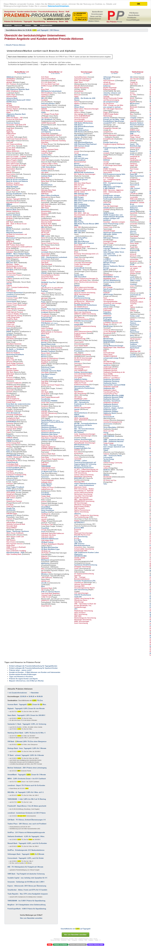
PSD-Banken (133, 13)
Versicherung (52, 21)
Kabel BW (133, 174)
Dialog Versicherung (81, 300)
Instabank (44, 100)
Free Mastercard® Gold (14, 476)
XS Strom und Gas (109, 480)
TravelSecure (78, 582)
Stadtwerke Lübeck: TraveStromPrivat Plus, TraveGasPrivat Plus (111, 392)
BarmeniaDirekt (79, 160)
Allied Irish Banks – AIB (14, 118)
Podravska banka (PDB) (49, 311)
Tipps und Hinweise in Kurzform (21, 676)
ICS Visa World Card (48, 82)
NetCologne (134, 209)
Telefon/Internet (95, 19)
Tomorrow (45, 477)
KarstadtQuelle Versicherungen (84, 443)
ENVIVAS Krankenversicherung (85, 326)
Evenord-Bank (11, 420)
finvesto (9, 446)
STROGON (107, 415)
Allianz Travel (79, 110)
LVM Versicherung (80, 473)
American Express (13, 123)
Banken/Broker (97, 12)
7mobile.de (133, 82)
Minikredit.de (45, 197)
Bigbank (9, 225)
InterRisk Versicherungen (82, 436)
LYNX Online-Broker (48, 167)
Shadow (132, 273)
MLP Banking (45, 206)
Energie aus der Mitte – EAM (113, 119)
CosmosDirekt (79, 268)
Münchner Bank (46, 222)
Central (76, 255)
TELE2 (132, 319)
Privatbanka (45, 314)
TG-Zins (37, 700)
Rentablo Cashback (48, 351)
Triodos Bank (45, 496)
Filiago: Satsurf (135, 137)
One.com (133, 233)
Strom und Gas (95, 16)
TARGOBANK (46, 466)
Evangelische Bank (13, 418)
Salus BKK (78, 542)
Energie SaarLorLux (110, 142)
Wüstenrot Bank (46, 588)
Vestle (43, 516)
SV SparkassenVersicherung (84, 574)
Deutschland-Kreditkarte (15, 354)
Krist (75, 452)
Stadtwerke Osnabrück (111, 402)
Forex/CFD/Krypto (132, 20)
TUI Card (44, 505)
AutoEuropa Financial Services (16, 139)
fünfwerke (106, 204)
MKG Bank (45, 204)
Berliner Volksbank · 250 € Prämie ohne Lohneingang (27, 768)
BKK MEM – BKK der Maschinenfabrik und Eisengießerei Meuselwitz (86, 215)
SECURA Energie (109, 361)
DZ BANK (9, 376)
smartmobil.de (135, 295)
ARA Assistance (79, 148)
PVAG (76, 531)
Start (49, 944)
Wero (43, 569)
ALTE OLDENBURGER (82, 116)
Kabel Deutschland (137, 176)
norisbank (44, 252)
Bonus (61, 11)
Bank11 (8, 167)
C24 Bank (9, 270)
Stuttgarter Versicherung (82, 567)
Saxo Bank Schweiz (48, 374)
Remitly (44, 342)
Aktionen (28, 25)
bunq (8, 261)
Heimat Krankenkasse (82, 400)
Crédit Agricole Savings (14, 316)
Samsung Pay (46, 369)
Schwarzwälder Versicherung (84, 549)
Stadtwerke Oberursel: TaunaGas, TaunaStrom (111, 400)
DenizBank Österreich (13, 344)
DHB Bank (10, 358)
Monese (44, 209)
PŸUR (132, 265)
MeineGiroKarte (46, 185)
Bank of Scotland (12, 190)
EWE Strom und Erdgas (112, 186)
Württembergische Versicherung (85, 618)
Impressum (18, 25)
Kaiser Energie (108, 243)
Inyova (43, 107)
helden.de (77, 406)
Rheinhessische (109, 340)
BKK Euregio (79, 197)
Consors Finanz (11, 303)
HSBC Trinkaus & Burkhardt (16, 547)
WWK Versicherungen (81, 621)
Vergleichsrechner (46, 25)
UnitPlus (44, 512)
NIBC (43, 236)
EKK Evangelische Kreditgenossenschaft (13, 399)
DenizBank (10, 338)
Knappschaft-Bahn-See (82, 448)
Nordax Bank (45, 247)
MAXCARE (78, 478)
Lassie (76, 457)
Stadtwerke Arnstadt (110, 369)
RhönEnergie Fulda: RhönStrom (114, 347)
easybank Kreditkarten (14, 383)
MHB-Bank (45, 194)
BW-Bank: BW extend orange (16, 268)
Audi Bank (9, 137)
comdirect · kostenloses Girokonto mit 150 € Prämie (27, 813)
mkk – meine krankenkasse (84, 485)
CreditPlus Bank (11, 319)
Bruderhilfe (78, 248)
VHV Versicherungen (81, 593)
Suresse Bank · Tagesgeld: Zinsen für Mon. (27, 704)
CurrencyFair (10, 326)
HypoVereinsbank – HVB (15, 552)
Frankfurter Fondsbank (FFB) (16, 475)
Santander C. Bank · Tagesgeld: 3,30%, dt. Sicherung (27, 724)
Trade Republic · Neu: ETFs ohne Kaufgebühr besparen (28, 894)
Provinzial (77, 529)
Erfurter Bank (10, 402)
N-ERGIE (106, 293)
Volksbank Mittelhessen (49, 539)
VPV (75, 609)
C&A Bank (9, 271)
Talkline (132, 307)
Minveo (43, 201)
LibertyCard (45, 156)
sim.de (132, 279)
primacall (133, 254)
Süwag (105, 433)
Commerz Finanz (12, 298)
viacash (43, 519)
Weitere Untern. (94, 21)
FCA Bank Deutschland (14, 427)
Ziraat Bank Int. (46, 606)
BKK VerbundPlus (80, 238)
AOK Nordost (79, 132)
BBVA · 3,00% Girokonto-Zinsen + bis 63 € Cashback (27, 778)
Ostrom (106, 307)
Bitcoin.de (10, 231)
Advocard (77, 95)
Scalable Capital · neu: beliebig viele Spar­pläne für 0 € (27, 878)
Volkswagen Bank (47, 540)
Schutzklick (78, 547)
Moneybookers (46, 211)
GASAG (106, 208)
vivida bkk (78, 597)
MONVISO (44, 215)
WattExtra (106, 470)
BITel (132, 109)
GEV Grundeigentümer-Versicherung (82, 368)
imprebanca (45, 95)
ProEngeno (107, 319)
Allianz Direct (79, 107)
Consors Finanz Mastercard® (16, 305)
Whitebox (44, 574)
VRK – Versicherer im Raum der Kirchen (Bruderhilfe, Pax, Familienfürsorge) (85, 605)
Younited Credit (46, 595)
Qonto (43, 325)
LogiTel (132, 192)
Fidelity (9, 436)
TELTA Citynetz (135, 339)
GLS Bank (9, 505)
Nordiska (44, 250)
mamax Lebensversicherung (83, 475)
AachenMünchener (80, 77)
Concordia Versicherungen (83, 262)
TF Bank (44, 470)
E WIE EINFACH (109, 188)
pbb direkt (44, 298)
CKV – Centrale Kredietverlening (17, 287)
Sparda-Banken (133, 15)
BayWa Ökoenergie (110, 87)
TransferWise (46, 494)
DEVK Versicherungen (81, 294)
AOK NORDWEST (80, 135)
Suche (95, 938)
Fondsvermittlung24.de (14, 469)
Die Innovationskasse (82, 308)
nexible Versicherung (81, 498)
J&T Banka (45, 118)
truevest (44, 501)
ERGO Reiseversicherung (83, 331)
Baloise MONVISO (12, 151)
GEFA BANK (10, 492)
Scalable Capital (47, 378)
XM (42, 590)
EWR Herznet (134, 135)
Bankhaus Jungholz (13, 183)
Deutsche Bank (11, 351)
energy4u (106, 153)
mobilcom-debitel (136, 206)
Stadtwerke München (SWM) (113, 395)
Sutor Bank (45, 457)
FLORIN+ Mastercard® (14, 457)
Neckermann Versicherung (83, 494)
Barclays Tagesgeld (13, 199)
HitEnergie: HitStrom (110, 238)
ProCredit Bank (46, 318)
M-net (132, 204)
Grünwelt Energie (109, 231)
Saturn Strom (107, 354)
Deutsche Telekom (136, 123)
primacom (133, 256)
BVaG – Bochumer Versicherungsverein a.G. (86, 253)
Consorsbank (11, 301)
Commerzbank (11, 296)
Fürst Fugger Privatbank (15, 487)
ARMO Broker (11, 133)
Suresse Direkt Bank (48, 454)
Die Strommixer (108, 103)
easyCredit (10, 390)
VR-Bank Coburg (47, 542)
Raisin (43, 335)
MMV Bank (45, 208)
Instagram (74, 940)
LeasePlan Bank (46, 153)
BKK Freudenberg (80, 204)
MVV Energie (107, 287)
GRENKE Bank (11, 513)
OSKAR (44, 273)
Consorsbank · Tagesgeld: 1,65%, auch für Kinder (26, 858)
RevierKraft (107, 333)
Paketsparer (107, 310)
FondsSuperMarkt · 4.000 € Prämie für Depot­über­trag (27, 909)
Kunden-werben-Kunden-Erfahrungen (22, 674)
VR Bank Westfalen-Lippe (50, 549)
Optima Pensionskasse (82, 510)
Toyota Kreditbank (47, 480)
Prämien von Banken (60, 944)
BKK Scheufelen (80, 231)
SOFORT (44, 411)
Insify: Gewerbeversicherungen (84, 434)
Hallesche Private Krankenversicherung (81, 383)
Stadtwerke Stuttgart (110, 411)
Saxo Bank (45, 372)
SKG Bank (44, 392)
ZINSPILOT (45, 600)
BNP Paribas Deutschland (15, 245)
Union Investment (47, 510)
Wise (43, 586)
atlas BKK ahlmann (81, 155)
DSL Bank (9, 372)
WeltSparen (45, 560)
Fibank (8, 432)
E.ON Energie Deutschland (112, 165)
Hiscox (76, 411)
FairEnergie (107, 199)
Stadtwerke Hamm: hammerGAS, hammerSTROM (114, 384)
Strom (61, 21)
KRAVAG (77, 450)
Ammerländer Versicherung (83, 121)
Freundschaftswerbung (47, 11)
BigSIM (132, 102)
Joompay (44, 126)
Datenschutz (64, 938)
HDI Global (78, 397)
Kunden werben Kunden (27, 11)
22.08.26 (23, 696)
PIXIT (43, 305)
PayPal (43, 286)
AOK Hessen (78, 128)
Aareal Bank (10, 80)
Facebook (63, 940)
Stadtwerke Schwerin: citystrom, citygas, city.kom (113, 407)
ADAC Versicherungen (81, 80)
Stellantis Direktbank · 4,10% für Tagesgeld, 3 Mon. (26, 836)
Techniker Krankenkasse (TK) (84, 581)
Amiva (132, 93)
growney (9, 515)
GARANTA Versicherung (82, 354)
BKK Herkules (79, 209)
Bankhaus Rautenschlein (14, 185)
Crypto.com (10, 324)
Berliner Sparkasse (12, 211)
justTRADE (45, 128)
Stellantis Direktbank (48, 440)
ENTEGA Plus (135, 132)
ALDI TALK (134, 84)
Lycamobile (134, 197)
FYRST (8, 489)
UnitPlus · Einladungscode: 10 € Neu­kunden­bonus (26, 850)
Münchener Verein (80, 487)
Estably (9, 407)
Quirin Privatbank (47, 328)
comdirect (10, 294)
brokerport (9, 252)
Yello (105, 484)
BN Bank (9, 243)
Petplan (76, 521)
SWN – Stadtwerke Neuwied (113, 441)
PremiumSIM (135, 250)
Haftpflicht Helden (80, 379)
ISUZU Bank (45, 110)
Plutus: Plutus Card (48, 309)
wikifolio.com (45, 581)
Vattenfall (106, 461)
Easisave (9, 377)
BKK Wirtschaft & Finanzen (84, 243)
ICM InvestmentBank (48, 79)
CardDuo (9, 278)
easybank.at (10, 379)
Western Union (46, 572)
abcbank (9, 82)
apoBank (9, 130)
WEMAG (106, 475)
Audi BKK (77, 156)
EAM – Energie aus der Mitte (113, 105)
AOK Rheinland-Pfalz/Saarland (85, 144)
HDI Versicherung (80, 393)
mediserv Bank (46, 176)
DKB (8, 367)
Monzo (43, 217)
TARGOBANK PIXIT (48, 468)
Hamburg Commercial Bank (15, 524)
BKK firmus (78, 202)
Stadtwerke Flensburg (111, 381)
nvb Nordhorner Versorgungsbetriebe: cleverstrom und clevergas (112, 301)
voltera (105, 468)
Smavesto (44, 406)
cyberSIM (133, 121)
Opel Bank (44, 262)
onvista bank (45, 261)
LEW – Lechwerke (109, 255)
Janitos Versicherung (81, 441)
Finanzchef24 (78, 342)
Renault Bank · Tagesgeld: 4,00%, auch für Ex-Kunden (27, 843)
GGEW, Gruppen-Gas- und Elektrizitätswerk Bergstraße (113, 216)
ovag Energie (107, 308)
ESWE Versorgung (109, 169)
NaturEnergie (108, 289)
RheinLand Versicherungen (83, 533)
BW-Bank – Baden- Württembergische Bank (14, 265)
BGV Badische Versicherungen (84, 174)
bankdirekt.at (10, 178)
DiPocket (9, 361)
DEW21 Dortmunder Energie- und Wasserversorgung (113, 99)
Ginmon (9, 499)
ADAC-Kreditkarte (12, 91)
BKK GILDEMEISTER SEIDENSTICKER (82, 207)
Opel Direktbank (46, 264)
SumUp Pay (45, 410)
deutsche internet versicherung (84, 293)
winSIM (132, 355)
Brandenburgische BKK (82, 247)
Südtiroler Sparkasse (48, 447)
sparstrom (107, 365)
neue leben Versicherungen (83, 496)
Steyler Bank (45, 445)
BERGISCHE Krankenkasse (84, 172)
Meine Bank (45, 178)
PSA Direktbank (46, 321)
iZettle (43, 112)
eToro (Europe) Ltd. (13, 413)
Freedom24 (10, 480)
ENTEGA (106, 160)
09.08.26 (40, 696)
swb (104, 434)
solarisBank (45, 415)
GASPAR (106, 209)
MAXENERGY (108, 275)
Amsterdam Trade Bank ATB (16, 125)
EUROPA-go (78, 337)
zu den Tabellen (21, 73)
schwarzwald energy (110, 358)
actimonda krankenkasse (82, 79)
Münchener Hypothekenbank (51, 220)
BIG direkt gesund (80, 179)
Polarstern (107, 312)
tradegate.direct (46, 482)
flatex (8, 450)
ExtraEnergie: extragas (111, 195)
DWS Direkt (10, 374)
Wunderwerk (107, 477)
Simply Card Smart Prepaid (50, 385)
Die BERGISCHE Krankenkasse (85, 305)
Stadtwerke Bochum (110, 370)
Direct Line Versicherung (82, 312)
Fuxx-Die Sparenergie (110, 206)
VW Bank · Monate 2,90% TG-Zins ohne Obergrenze (27, 741)
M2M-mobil (134, 199)
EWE (132, 133)
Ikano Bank (45, 89)
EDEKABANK (11, 397)
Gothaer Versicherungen (83, 372)
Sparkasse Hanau (47, 425)
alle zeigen (54, 323)
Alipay (8, 112)
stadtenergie (107, 367)
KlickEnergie (108, 247)
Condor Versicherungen (82, 264)
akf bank (9, 105)
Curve (8, 328)
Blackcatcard (11, 238)
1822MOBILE (11, 79)
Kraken (43, 146)
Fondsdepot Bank (12, 464)
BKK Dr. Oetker (79, 192)
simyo (132, 286)
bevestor (9, 217)
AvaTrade (9, 142)
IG (42, 87)
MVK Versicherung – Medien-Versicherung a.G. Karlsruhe (84, 490)
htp (131, 171)
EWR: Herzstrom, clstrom (113, 190)
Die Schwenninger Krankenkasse (86, 310)
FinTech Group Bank (13, 443)
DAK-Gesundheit (80, 277)
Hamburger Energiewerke (112, 232)
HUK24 (76, 414)
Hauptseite (8, 25)
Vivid (43, 532)
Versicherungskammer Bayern (84, 588)
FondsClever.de (12, 462)
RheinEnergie (108, 338)
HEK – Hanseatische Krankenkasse (81, 403)
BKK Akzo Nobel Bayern (82, 183)
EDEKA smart (135, 130)
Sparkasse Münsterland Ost (51, 429)
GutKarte (9, 519)
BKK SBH (77, 227)
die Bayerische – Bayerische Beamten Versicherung (84, 302)
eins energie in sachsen (112, 107)
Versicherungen (97, 14)
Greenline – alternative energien (114, 222)
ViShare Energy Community (112, 463)
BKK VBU (77, 232)
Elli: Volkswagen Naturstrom (113, 109)
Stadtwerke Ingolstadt (110, 387)
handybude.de (135, 156)
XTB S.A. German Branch (50, 592)
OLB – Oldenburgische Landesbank (54, 257)
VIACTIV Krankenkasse (82, 595)
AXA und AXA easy (81, 158)
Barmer (77, 164)
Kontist (43, 139)
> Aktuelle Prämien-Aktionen (14, 45)
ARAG (76, 149)
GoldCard (9, 506)
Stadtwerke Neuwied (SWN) (113, 397)
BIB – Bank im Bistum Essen (16, 224)
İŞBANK (44, 109)
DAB (8, 330)
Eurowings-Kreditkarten (14, 414)
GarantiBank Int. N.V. (14, 491)
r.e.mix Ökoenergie (109, 331)
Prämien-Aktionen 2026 (95, 944)
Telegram (90, 940)
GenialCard (10, 494)
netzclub (133, 217)
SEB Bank (44, 383)
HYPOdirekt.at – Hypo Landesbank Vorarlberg (16, 550)
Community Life (79, 259)
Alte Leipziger (79, 114)
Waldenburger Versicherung (83, 611)
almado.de (106, 82)
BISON (8, 229)
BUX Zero (9, 262)
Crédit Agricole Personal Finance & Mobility (14, 313)
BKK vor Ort (78, 240)
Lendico (44, 155)
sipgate (132, 289)
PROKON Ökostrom (110, 321)
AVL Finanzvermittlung (14, 144)
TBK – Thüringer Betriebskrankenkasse (81, 578)
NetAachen (134, 208)
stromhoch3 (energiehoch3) (112, 422)
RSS (86, 940)
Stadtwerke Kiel (109, 388)
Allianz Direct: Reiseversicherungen (86, 109)
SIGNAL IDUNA (79, 558)
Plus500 (44, 307)
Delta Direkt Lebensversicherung (85, 289)
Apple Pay (9, 132)
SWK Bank (45, 463)
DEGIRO (9, 335)
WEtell (132, 349)
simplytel (133, 284)
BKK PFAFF (78, 218)
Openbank (44, 270)
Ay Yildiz (133, 95)
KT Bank (44, 144)
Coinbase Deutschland (14, 293)
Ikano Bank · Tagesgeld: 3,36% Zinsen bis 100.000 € (26, 715)
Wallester (44, 556)
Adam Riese (78, 82)
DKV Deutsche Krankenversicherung (81, 318)
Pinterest (80, 940)
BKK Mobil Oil (79, 211)
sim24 (132, 277)
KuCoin (44, 148)
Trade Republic (46, 484)
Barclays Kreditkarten (14, 194)
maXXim (133, 201)
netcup (132, 211)
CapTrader (10, 277)
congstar (133, 118)
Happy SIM (134, 165)
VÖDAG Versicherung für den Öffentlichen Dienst (84, 599)
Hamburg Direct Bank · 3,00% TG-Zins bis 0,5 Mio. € (26, 733)
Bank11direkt (10, 169)
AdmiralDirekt (78, 91)
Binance (9, 227)
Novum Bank (45, 254)
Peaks (43, 302)
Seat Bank (44, 381)
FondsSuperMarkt (12, 468)
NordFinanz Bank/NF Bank (50, 248)
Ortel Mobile (134, 236)
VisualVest (45, 528)
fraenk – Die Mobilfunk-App (135, 145)
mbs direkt (44, 172)
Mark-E (105, 270)
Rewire (43, 355)
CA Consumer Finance (14, 275)
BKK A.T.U (78, 186)
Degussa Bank (11, 337)
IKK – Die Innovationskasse (84, 429)
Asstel (76, 153)
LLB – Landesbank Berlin (49, 149)
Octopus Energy (109, 305)
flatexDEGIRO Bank (13, 455)
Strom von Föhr (108, 431)
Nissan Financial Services (50, 243)
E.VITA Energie (108, 178)
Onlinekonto (45, 259)
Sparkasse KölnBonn (49, 427)
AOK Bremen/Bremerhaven (84, 126)
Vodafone (133, 344)
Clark (76, 257)
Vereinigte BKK (79, 586)
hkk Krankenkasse (80, 413)
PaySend (44, 291)
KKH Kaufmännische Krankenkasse (81, 445)
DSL (66, 21)
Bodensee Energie (109, 89)
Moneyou (44, 213)
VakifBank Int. (46, 514)
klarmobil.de (134, 185)
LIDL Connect (135, 188)
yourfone (133, 357)
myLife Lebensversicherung (83, 492)
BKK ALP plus (79, 185)
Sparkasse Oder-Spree (49, 434)
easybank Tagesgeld (13, 386)
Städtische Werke (109, 413)
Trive (43, 498)
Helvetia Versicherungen (82, 407)
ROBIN (43, 364)
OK (138, 3)
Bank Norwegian (12, 186)
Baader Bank (10, 149)
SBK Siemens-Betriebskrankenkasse (82, 544)
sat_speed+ (134, 268)
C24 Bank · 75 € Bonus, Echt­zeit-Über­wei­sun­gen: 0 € (27, 820)
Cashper (9, 282)
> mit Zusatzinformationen (17, 693)
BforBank (9, 218)
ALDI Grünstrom (108, 80)
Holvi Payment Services (14, 544)
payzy (43, 293)
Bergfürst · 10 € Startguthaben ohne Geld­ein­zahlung (27, 905)
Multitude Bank (46, 224)
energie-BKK (78, 324)
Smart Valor (45, 402)
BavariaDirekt (79, 165)
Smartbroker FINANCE (49, 401)
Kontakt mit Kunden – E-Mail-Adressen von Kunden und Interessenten (34, 672)
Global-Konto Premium (14, 501)
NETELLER (45, 232)
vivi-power (106, 466)
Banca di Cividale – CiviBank (16, 156)
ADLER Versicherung (81, 87)
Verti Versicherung (81, 589)
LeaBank (44, 151)
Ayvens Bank (11, 148)
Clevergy (106, 96)
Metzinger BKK (79, 482)
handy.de (133, 158)
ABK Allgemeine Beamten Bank (17, 89)
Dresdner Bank (11, 369)
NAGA (43, 229)
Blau (131, 114)
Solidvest (44, 417)
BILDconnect (134, 103)
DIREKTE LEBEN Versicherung (85, 314)
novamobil (133, 224)
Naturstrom (107, 291)
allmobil (132, 89)
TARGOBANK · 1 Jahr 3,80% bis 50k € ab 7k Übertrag (27, 799)
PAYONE (44, 284)
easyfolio (9, 392)
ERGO (76, 330)
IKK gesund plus (80, 430)
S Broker (44, 376)
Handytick (133, 164)
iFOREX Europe (46, 86)
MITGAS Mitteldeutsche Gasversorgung (111, 281)
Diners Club (10, 360)
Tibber (105, 450)
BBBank (9, 204)
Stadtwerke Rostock (110, 404)
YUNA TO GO (46, 597)
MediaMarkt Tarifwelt (137, 202)
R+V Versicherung (80, 536)
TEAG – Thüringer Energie (113, 445)
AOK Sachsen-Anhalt (81, 146)
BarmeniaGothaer (80, 162)
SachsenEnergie (109, 353)
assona (76, 151)
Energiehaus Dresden (110, 128)
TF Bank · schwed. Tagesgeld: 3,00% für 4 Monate (26, 755)
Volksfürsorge (79, 602)
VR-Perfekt (45, 553)
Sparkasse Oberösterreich (50, 433)
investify (44, 105)
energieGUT (107, 123)
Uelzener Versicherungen (82, 584)
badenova (106, 86)
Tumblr (96, 940)
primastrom (107, 316)
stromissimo (108, 424)
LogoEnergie (108, 261)
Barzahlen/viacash (12, 202)
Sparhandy (133, 300)
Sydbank (44, 464)
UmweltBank (45, 507)
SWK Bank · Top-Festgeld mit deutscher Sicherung (26, 874)
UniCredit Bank (46, 509)
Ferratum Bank (11, 429)
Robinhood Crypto (48, 367)
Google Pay (10, 508)
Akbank (9, 103)
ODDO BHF (45, 255)
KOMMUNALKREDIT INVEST (51, 135)
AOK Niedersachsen (81, 130)
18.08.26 (31, 696)
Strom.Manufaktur (109, 427)
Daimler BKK (79, 275)
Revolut (44, 357)
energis (106, 151)
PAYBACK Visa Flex (48, 282)
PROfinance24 (46, 319)
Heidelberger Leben (80, 399)
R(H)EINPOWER (109, 342)
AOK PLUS (78, 139)
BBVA (8, 206)
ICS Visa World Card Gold (50, 84)
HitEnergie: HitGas (110, 234)
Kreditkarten (131, 18)
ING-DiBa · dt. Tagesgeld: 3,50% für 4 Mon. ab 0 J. (26, 792)
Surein (76, 568)
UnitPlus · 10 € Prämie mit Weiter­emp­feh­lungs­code (26, 832)
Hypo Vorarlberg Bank (13, 554)
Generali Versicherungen (82, 360)
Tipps (35, 25)
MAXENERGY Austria (111, 277)
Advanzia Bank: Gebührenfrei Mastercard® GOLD (18, 99)
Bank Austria (10, 174)
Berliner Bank (11, 209)
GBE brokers (10, 498)
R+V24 (76, 538)
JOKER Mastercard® (48, 123)
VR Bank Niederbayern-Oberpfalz (52, 544)
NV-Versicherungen (80, 503)
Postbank (44, 312)
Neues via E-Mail (55, 940)
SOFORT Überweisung (49, 413)
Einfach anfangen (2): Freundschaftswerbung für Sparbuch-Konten (33, 668)
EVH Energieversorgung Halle (114, 174)
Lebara (132, 186)
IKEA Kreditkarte (47, 93)
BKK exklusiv (79, 199)
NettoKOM (133, 213)
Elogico (105, 112)
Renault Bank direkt (48, 344)
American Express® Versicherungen (81, 118)
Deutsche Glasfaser (137, 125)
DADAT (8, 331)
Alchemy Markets (12, 109)
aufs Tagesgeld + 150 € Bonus (45, 30)
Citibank (9, 285)
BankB (8, 176)
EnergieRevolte (108, 139)
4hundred (106, 79)
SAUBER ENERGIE (110, 356)
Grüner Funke (108, 227)
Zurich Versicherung (81, 623)
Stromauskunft (108, 417)
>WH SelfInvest (46, 577)
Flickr (69, 940)
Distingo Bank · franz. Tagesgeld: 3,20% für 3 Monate (27, 748)
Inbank (43, 96)
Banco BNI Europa (12, 164)
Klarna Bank (45, 133)
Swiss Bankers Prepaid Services (52, 459)
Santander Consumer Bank (51, 371)
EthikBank (9, 411)
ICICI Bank (45, 77)
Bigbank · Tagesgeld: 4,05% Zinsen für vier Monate (26, 708)
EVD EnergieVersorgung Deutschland (111, 171)
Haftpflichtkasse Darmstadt (83, 381)
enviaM (105, 164)
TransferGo (45, 493)
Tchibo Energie (108, 443)
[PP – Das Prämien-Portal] (116, 15)
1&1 (131, 77)
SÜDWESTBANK (47, 448)
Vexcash (44, 517)
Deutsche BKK (79, 291)
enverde (106, 162)
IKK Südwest (79, 432)
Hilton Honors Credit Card (15, 536)
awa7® (8, 146)
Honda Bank (10, 545)
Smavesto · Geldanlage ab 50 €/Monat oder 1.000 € (26, 882)
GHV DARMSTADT (80, 370)
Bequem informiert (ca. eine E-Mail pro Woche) (26, 681)
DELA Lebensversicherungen (84, 287)
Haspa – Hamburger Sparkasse (17, 531)
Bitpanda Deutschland (14, 232)
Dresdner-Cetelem (12, 370)
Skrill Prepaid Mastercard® (50, 397)
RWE (105, 351)
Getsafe (77, 361)
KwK (67, 11)
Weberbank (45, 558)
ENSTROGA (107, 158)
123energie (107, 77)
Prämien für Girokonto (13, 21)
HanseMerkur (78, 392)
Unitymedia (134, 342)
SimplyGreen (107, 363)
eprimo (106, 167)
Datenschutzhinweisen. (58, 6)
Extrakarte (9, 423)
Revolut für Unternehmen (49, 358)
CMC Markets (11, 291)
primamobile (134, 259)
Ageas (76, 96)
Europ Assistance (80, 333)
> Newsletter (34, 693)
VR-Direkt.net (45, 551)
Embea (76, 323)
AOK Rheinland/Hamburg (83, 142)
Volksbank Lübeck (47, 537)
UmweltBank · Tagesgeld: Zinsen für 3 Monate (27, 774)
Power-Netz (134, 247)
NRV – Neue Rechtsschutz (83, 499)
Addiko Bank (10, 95)
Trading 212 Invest (47, 487)
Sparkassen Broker (47, 431)
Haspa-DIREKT (11, 528)
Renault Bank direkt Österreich (51, 348)
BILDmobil (133, 107)
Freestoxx (9, 483)
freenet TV (133, 151)
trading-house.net (47, 489)
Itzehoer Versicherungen (83, 439)
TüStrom (106, 454)
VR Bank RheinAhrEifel (49, 547)
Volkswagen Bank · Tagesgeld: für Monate (26, 854)
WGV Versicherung (80, 614)
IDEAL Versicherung (81, 418)
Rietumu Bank (46, 360)
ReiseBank (45, 341)
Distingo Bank (11, 365)
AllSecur (77, 112)
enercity (106, 118)
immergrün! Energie (110, 241)
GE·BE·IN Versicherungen (83, 358)
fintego (8, 445)
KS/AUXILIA (78, 453)
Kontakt (71, 938)
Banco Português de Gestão (16, 165)
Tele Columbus (135, 321)
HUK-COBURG (79, 416)
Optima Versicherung (81, 512)
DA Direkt (77, 270)
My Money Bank (46, 225)
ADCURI (77, 86)
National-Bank (46, 231)
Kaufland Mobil (135, 179)
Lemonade (77, 459)
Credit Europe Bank (13, 317)
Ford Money (10, 473)
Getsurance (78, 363)
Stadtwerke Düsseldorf (111, 379)
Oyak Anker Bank (47, 277)
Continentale (78, 266)
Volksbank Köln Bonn (48, 535)
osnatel (132, 240)
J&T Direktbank (46, 119)
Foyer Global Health (81, 346)
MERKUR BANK (46, 192)
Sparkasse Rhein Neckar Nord (51, 436)
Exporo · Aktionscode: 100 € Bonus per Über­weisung (27, 886)
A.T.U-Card (10, 135)
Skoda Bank (45, 394)
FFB (7, 430)
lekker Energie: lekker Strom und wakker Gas (113, 253)
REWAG (106, 337)
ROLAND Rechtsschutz (82, 535)
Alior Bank (9, 110)
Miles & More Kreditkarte (50, 195)
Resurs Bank (45, 353)
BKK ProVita (78, 222)
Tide (42, 473)
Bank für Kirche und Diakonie (17, 179)
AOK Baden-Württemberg (83, 123)
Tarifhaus (133, 311)
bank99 (8, 172)
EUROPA (77, 335)
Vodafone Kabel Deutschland (135, 347)
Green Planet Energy (110, 224)
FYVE (132, 155)
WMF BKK (78, 616)
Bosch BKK (78, 245)
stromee (106, 420)
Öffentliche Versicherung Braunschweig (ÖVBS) (82, 505)
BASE (132, 98)
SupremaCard (45, 450)
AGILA (76, 102)
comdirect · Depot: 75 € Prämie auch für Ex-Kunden (26, 785)
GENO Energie (108, 213)
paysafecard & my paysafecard (52, 288)
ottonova (77, 513)
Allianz (76, 105)
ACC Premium (11, 84)
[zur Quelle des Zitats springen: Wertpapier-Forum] (56, 20)
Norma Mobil (134, 220)
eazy (131, 126)
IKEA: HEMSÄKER (81, 420)
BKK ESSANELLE (80, 195)
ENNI (105, 156)
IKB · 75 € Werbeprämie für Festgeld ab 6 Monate (25, 867)
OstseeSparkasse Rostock (50, 275)
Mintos (43, 199)
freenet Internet (135, 148)
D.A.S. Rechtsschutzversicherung (85, 282)
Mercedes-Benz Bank (48, 190)
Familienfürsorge (80, 338)
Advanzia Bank (11, 96)
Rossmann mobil (135, 266)
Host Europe (134, 169)
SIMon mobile (135, 281)
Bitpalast (133, 110)
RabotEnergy (108, 326)
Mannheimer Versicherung (83, 476)
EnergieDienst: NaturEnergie (113, 121)
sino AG (44, 390)
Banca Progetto (11, 160)
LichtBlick (107, 259)
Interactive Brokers (48, 103)
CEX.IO (9, 284)
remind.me (107, 330)
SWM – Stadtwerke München (113, 440)
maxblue (44, 171)
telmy (132, 335)
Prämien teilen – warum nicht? (20, 670)
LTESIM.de (134, 194)
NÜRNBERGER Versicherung (84, 501)
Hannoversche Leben (82, 386)
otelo (132, 242)
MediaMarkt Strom (109, 278)
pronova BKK (79, 528)
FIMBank (9, 437)
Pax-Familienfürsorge (81, 517)
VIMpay (43, 521)
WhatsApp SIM (135, 351)
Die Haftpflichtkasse (81, 307)
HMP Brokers (11, 540)
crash (132, 119)
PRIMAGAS (107, 314)
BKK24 (76, 181)
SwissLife (77, 575)
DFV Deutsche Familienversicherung (82, 297)
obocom (133, 231)
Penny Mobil (134, 243)
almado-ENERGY (109, 84)
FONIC (132, 141)
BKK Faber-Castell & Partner (84, 201)
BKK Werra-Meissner (81, 241)
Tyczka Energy (108, 459)
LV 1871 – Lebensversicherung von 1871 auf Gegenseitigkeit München (86, 470)
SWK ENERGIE (108, 436)
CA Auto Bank (11, 273)
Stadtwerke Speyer (110, 410)
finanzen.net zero (12, 439)
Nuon (105, 298)
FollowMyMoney (11, 460)
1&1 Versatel (134, 79)
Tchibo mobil (135, 316)
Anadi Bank (10, 128)
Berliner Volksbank (13, 215)
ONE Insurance (79, 508)
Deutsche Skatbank (13, 353)
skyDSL (132, 291)
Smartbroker (45, 399)
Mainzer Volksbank (47, 169)
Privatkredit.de (46, 316)
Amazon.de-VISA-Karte (14, 119)
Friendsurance (79, 351)
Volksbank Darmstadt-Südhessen (52, 533)
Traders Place (46, 486)
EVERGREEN (11, 422)
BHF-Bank (9, 222)
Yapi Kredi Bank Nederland (50, 593)
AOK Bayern (78, 125)
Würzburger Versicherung (82, 620)
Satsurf (132, 270)
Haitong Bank (11, 522)
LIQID (43, 160)
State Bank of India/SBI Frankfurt (52, 438)
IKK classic (78, 427)
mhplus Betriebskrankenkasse (85, 483)
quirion (43, 330)
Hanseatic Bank (11, 526)
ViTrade (43, 530)
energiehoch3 (107, 132)
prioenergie (107, 317)
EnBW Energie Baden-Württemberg (111, 115)
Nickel (43, 238)
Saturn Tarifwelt (135, 272)
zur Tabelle (86, 73)
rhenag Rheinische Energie (113, 346)
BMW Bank (10, 241)
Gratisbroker (10, 510)
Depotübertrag (39, 21)
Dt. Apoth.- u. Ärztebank (15, 349)
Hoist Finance (11, 542)
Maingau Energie (109, 262)
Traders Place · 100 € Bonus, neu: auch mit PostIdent (27, 824)
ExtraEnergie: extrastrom (112, 197)
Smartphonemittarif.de (137, 298)
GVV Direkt (78, 377)
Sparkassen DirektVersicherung (85, 565)
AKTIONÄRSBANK (13, 107)
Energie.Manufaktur (110, 135)
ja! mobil (133, 172)
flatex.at (9, 452)
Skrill (43, 395)
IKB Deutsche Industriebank (51, 91)
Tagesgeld (28, 21)
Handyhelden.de (135, 160)
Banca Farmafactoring (13, 158)
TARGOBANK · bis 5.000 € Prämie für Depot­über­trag (26, 901)
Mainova (106, 264)
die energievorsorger (111, 102)
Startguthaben (10, 11)
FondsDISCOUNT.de (13, 466)
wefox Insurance (79, 612)
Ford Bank (9, 471)
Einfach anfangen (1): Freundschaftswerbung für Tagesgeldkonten (33, 666)
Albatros (77, 103)
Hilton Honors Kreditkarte (14, 533)
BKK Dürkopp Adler (81, 194)
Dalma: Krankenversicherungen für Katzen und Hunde (86, 279)
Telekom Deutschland (134, 324)
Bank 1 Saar (10, 171)
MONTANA (107, 285)
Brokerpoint (10, 250)
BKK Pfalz (78, 220)
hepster (77, 409)
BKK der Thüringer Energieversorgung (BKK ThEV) (85, 189)
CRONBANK (10, 323)
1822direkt (10, 77)
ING (42, 98)
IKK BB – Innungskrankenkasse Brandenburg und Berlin (85, 424)
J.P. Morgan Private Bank (50, 114)
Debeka (77, 285)
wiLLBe (44, 583)
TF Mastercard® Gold (49, 471)
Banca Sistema (11, 162)
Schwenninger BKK (80, 551)
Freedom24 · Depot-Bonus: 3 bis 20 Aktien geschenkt (27, 806)
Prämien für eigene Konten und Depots (23, 679)
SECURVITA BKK (80, 556)
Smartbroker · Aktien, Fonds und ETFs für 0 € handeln (27, 890)
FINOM (8, 441)
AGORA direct (11, 102)
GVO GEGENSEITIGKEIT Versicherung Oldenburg (83, 375)
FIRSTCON (107, 202)
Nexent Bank (45, 234)
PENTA (43, 303)
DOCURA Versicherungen (83, 321)
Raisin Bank (45, 337)
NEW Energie (108, 294)
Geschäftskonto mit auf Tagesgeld (75, 929)
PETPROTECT (79, 522)
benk (8, 208)
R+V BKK (77, 540)
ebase (8, 395)
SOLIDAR (77, 559)
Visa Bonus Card (47, 524)
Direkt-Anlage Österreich (14, 363)
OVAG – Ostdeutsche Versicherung (86, 515)
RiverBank (44, 362)
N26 (42, 227)
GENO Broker (11, 496)
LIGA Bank (45, 158)
